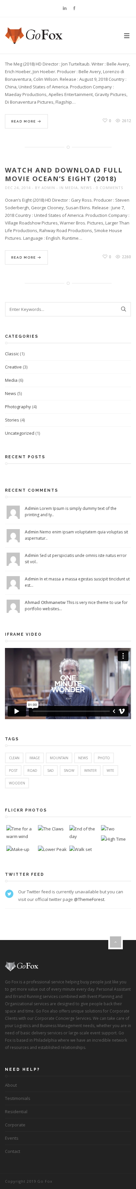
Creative (13, 367)
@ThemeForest (89, 899)
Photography (18, 407)
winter (90, 770)
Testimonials (17, 1098)
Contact (12, 1151)
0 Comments (109, 187)
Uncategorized (19, 433)
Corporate (15, 1125)
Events (11, 1138)
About (11, 1085)
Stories (12, 420)
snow (69, 770)
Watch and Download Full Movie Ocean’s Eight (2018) (64, 174)
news (83, 758)
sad (50, 770)
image (34, 758)
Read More (24, 121)
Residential (16, 1112)
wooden (17, 783)
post (13, 770)
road (32, 770)
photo (104, 758)
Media (71, 187)
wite (110, 770)
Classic (12, 354)
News (86, 187)
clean (14, 758)
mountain (59, 758)
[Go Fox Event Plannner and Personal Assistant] (34, 35)
